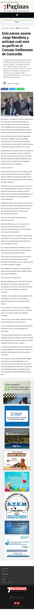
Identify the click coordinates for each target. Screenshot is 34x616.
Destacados (6, 28)
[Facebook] (18, 603)
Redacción (4, 571)
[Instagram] (15, 603)
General (12, 28)
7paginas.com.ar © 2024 (17, 606)
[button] (17, 15)
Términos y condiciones (7, 582)
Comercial (4, 577)
